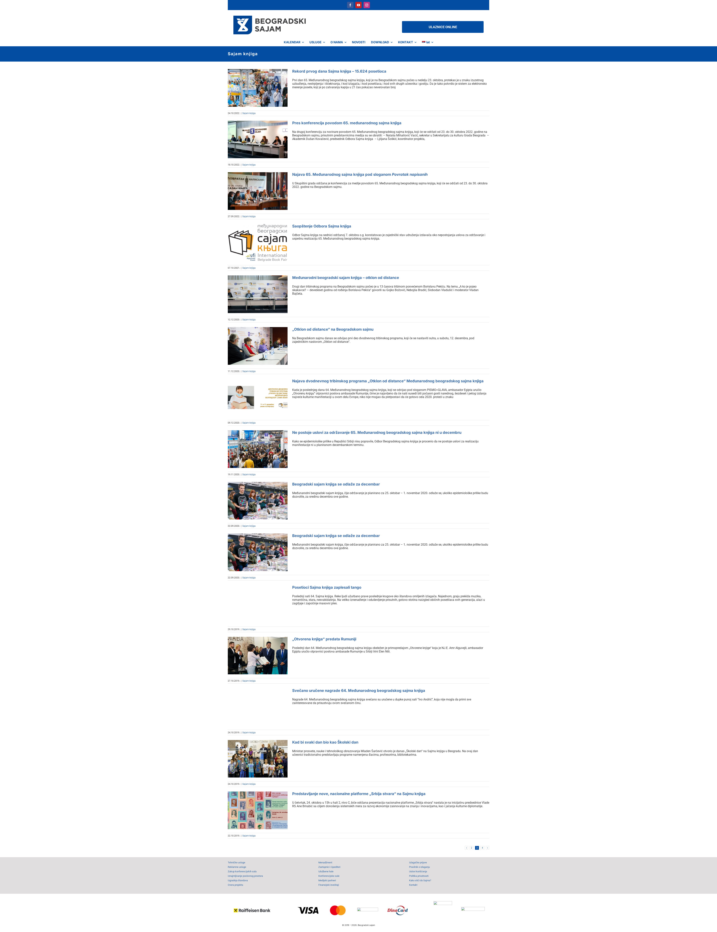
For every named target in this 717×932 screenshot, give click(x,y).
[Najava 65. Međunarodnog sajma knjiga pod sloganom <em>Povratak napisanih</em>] (258, 191)
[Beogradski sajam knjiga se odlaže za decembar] (258, 501)
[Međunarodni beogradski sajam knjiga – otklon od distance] (258, 294)
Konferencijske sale (328, 876)
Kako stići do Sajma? (420, 880)
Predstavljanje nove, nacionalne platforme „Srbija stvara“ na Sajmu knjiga (359, 794)
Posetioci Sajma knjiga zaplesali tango (326, 587)
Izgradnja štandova (238, 880)
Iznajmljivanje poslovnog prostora (245, 876)
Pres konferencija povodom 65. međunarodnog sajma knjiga (346, 123)
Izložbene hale (325, 871)
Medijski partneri (327, 880)
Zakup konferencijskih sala (242, 871)
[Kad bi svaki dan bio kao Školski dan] (258, 759)
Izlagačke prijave (418, 862)
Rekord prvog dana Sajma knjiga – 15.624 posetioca (339, 71)
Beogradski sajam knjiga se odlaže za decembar (336, 484)
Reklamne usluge (237, 867)
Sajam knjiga (249, 113)
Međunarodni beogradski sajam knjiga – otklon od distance (345, 277)
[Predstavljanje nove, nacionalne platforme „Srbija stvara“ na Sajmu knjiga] (258, 810)
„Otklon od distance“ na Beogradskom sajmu (332, 329)
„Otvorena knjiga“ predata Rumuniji (324, 639)
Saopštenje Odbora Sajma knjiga (321, 226)
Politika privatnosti (419, 876)
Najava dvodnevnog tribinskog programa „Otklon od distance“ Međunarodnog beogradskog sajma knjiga (388, 381)
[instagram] (367, 5)
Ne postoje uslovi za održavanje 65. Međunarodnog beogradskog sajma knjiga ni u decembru (376, 432)
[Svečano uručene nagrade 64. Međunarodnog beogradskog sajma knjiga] (258, 707)
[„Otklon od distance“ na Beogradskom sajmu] (258, 346)
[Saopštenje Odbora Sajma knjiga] (258, 243)
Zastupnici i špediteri (329, 867)
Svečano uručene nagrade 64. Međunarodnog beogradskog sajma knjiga (358, 690)
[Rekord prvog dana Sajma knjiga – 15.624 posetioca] (258, 88)
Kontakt (413, 884)
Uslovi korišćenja (418, 871)
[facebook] (350, 5)
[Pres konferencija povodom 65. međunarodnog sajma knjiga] (258, 139)
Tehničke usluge (236, 862)
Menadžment (325, 862)
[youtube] (358, 5)
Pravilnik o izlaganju (419, 867)
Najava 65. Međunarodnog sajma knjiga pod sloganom (360, 174)
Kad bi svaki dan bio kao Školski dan (325, 742)
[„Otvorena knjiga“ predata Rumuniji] (258, 656)
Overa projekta (235, 884)
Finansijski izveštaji (328, 884)
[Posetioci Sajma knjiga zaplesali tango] (258, 604)
